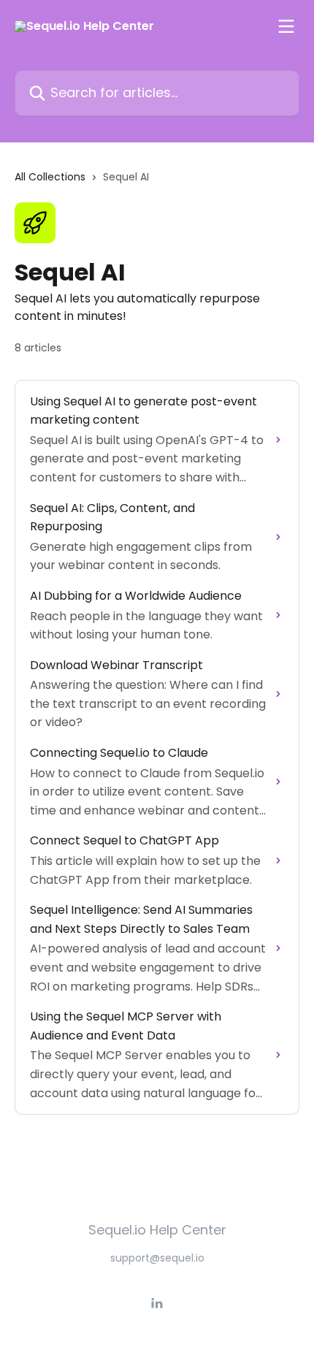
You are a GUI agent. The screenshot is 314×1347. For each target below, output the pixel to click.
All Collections (50, 176)
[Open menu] (286, 26)
